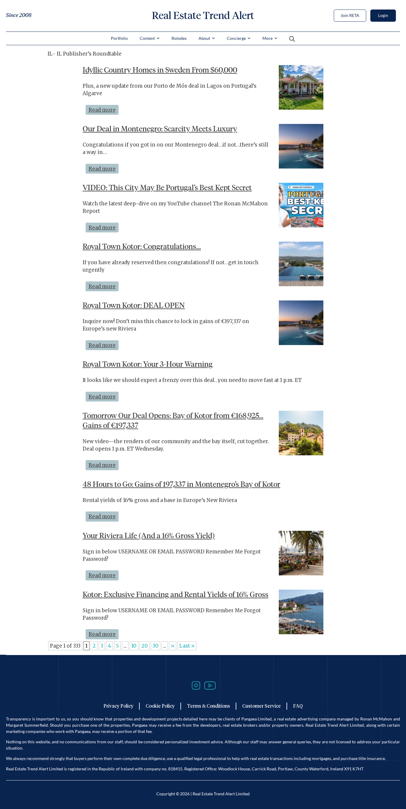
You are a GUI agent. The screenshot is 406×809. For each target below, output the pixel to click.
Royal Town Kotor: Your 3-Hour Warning (148, 364)
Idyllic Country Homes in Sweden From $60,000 (160, 69)
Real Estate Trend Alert (203, 15)
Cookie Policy (160, 706)
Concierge (236, 38)
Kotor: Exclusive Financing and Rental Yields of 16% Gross (175, 594)
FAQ (298, 706)
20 (144, 646)
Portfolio (119, 38)
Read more (104, 109)
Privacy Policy (118, 706)
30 (155, 646)
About (204, 38)
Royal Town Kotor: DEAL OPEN (134, 305)
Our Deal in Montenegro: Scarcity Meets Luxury (160, 128)
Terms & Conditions (208, 706)
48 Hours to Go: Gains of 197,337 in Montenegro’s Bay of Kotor (181, 484)
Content (147, 38)
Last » (187, 646)
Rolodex (179, 38)
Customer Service (261, 706)
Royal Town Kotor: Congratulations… (142, 246)
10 (133, 646)
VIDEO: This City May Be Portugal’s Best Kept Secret (167, 187)
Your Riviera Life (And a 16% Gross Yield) (149, 535)
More (267, 38)
